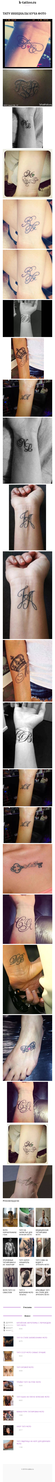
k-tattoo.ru (27, 2)
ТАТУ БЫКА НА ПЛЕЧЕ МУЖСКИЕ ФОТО (33, 1397)
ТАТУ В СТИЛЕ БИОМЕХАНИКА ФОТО (32, 1337)
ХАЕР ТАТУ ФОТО (24, 1426)
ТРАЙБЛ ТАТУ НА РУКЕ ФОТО (29, 1382)
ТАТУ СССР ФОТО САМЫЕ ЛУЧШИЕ (31, 1352)
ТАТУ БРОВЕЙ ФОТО (25, 1367)
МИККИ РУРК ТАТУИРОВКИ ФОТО (30, 1411)
